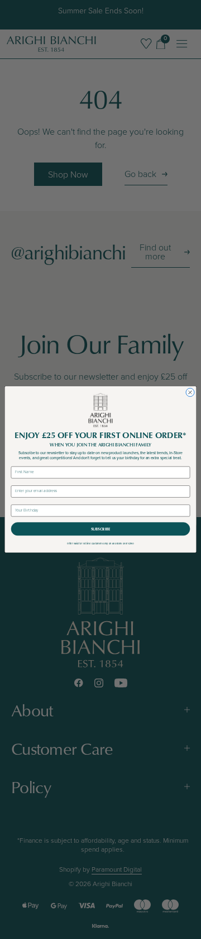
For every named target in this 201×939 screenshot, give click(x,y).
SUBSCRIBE (100, 529)
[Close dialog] (190, 393)
